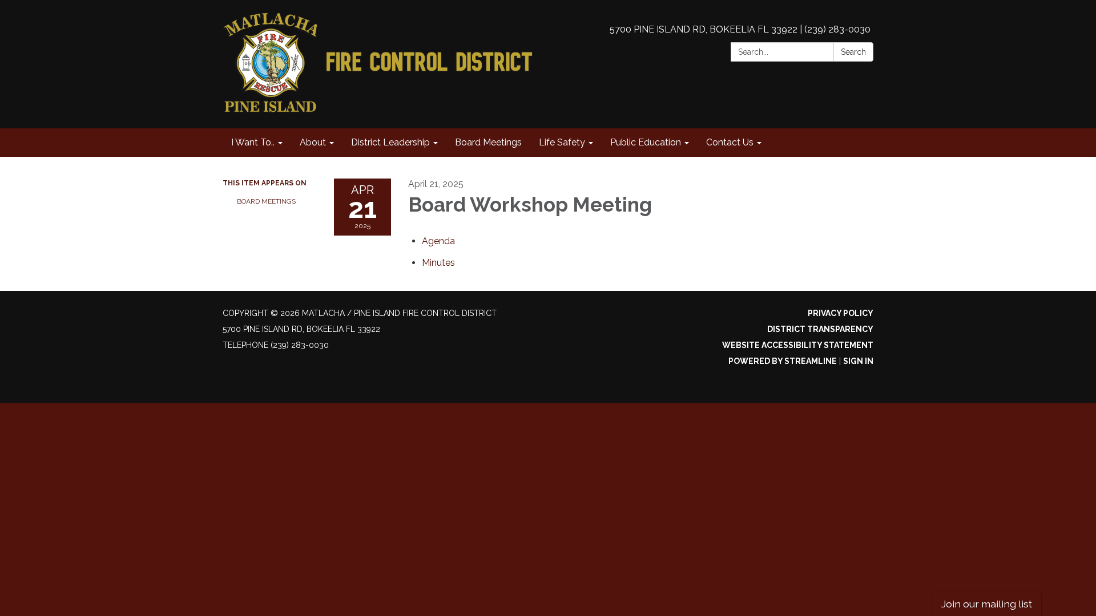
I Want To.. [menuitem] (253, 142)
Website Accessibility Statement (797, 345)
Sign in (858, 361)
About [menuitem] (313, 142)
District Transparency (820, 329)
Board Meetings (266, 201)
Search (853, 51)
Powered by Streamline (782, 361)
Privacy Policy (840, 313)
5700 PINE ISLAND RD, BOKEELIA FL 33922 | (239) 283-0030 (740, 29)
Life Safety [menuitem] (562, 142)
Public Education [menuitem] (645, 142)
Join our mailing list (986, 604)
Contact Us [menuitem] (730, 142)
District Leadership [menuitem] (390, 142)
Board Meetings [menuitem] (488, 142)
